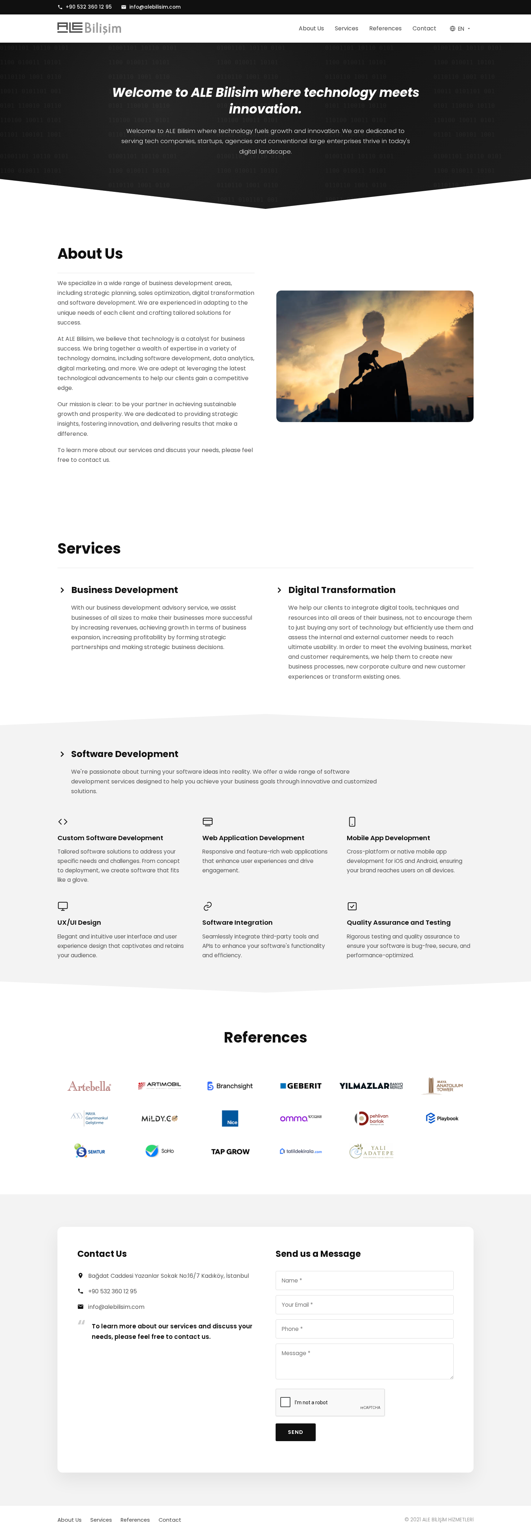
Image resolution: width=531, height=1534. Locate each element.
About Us (311, 28)
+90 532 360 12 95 (89, 7)
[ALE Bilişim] (89, 28)
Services (346, 28)
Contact (424, 28)
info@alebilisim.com (155, 7)
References (385, 28)
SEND (295, 1432)
